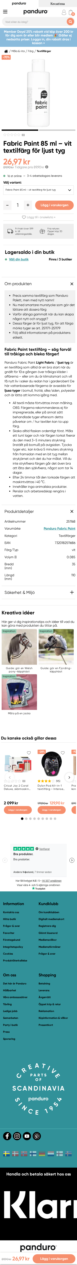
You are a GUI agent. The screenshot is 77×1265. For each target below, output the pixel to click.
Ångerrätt (45, 997)
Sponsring (9, 1038)
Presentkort (46, 1025)
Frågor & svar (11, 925)
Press (6, 1031)
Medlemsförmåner (50, 946)
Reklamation (46, 1011)
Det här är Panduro (14, 983)
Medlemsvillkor (48, 939)
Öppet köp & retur (50, 1004)
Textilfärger (44, 51)
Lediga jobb (10, 1011)
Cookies (8, 953)
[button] (7, 205)
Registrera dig (47, 925)
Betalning (44, 983)
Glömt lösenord (48, 933)
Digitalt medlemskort (51, 919)
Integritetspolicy (13, 946)
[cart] (71, 12)
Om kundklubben (49, 912)
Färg (30, 51)
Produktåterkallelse (15, 960)
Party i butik (10, 1025)
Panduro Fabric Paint (59, 528)
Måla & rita (18, 51)
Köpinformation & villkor (53, 1017)
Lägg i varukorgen (54, 205)
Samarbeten (10, 1017)
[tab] (20, 130)
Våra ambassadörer (15, 997)
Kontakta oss (11, 912)
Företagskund (11, 939)
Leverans (44, 990)
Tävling (7, 1004)
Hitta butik (9, 919)
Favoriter (8, 933)
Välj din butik (19, 259)
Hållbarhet (9, 990)
